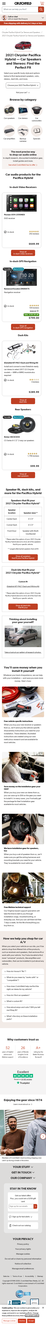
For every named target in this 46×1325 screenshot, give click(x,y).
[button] (43, 1136)
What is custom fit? (14, 1001)
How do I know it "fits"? (16, 971)
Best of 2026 (18, 269)
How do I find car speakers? (18, 995)
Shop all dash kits (23, 401)
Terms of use (17, 1276)
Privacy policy (23, 1244)
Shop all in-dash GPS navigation (23, 327)
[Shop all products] (4, 4)
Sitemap (40, 1276)
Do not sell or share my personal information (23, 1259)
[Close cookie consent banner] (43, 1308)
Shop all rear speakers (23, 475)
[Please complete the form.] (35, 1206)
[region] (23, 1136)
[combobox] (23, 9)
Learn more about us (22, 1104)
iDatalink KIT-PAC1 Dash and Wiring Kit (23, 587)
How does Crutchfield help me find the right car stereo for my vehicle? (23, 987)
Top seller (7, 269)
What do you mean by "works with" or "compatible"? (22, 979)
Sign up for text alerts (21, 1217)
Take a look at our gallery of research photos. (23, 652)
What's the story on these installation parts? (22, 1017)
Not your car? (22, 93)
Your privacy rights (23, 1249)
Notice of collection (23, 1264)
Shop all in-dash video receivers (23, 253)
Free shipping (23, 23)
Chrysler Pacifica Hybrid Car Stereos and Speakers (21, 32)
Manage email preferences (23, 1269)
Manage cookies (23, 1254)
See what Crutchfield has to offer (22, 165)
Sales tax (6, 1276)
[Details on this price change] (37, 311)
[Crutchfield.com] (23, 3)
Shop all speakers (23, 557)
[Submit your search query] (41, 9)
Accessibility (29, 1276)
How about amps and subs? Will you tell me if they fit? (23, 1008)
